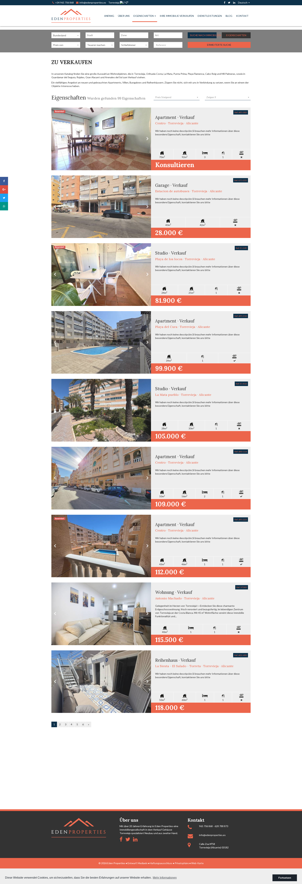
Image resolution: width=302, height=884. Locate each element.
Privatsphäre (182, 863)
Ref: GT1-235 (240, 180)
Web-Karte (197, 863)
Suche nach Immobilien (203, 35)
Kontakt (242, 15)
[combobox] (99, 35)
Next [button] (147, 139)
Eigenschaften (144, 15)
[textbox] (101, 35)
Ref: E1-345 (241, 248)
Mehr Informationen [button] (165, 877)
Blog (229, 15)
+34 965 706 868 (64, 2)
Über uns (124, 15)
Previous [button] (54, 139)
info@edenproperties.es (212, 835)
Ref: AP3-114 (241, 451)
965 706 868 (206, 826)
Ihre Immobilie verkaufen (177, 15)
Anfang (109, 15)
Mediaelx (143, 863)
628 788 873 (221, 826)
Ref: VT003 (241, 587)
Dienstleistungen (210, 15)
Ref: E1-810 (241, 383)
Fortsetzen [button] (284, 877)
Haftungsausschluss (161, 863)
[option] (101, 139)
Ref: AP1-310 (241, 316)
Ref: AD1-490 (240, 655)
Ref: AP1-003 (241, 112)
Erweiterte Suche (219, 44)
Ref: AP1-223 (241, 519)
